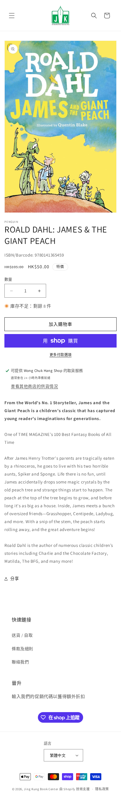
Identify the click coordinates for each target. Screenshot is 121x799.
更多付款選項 (61, 355)
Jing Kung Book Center (41, 789)
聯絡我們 (20, 662)
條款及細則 (22, 648)
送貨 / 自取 (22, 635)
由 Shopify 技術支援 (74, 789)
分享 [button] (14, 578)
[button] (11, 15)
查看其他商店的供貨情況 (34, 386)
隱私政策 (102, 789)
